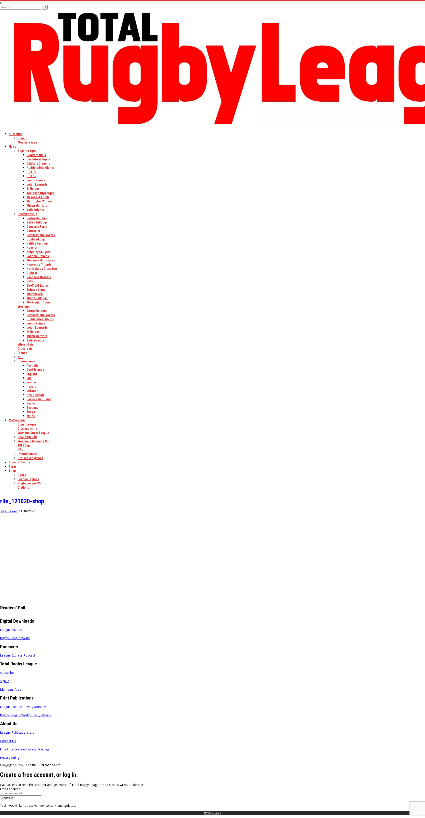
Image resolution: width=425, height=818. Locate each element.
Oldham (32, 273)
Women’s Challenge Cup (34, 441)
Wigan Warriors (37, 205)
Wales (31, 416)
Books (22, 475)
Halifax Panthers (38, 243)
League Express (28, 479)
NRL (20, 357)
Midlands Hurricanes (41, 260)
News (12, 146)
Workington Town (38, 302)
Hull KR (31, 176)
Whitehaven (35, 294)
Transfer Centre (19, 462)
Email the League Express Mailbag (24, 749)
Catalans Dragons (38, 163)
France (31, 382)
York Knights (35, 210)
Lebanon (32, 390)
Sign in (22, 138)
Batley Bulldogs (37, 222)
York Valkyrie (35, 340)
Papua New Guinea (39, 399)
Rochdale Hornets (39, 277)
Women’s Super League (33, 433)
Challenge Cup (27, 437)
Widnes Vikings (37, 298)
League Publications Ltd (17, 732)
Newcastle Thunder (40, 264)
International (26, 361)
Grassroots (25, 348)
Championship (27, 214)
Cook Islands (35, 369)
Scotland (33, 407)
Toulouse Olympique (40, 193)
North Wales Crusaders (42, 268)
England (32, 374)
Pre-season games (30, 458)
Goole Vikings (36, 239)
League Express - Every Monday (23, 707)
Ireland (31, 386)
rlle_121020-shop (22, 501)
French (22, 353)
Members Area (27, 142)
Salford (32, 281)
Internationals (27, 454)
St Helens (33, 188)
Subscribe (15, 134)
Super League (27, 151)
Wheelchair (25, 344)
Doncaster (33, 231)
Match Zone (17, 420)
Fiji (29, 378)
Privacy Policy (9, 758)
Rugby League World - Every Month (25, 715)
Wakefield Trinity (38, 197)
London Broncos (38, 256)
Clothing (23, 487)
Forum (13, 466)
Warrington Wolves (39, 201)
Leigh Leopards (37, 184)
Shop (12, 470)
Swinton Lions (36, 289)
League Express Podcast (17, 655)
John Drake (9, 511)
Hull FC (31, 172)
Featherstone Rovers (41, 235)
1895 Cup (24, 445)
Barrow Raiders (37, 218)
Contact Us (8, 741)
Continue (7, 798)
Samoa (31, 403)
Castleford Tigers (38, 159)
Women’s (24, 306)
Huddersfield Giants (40, 167)
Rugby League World (31, 483)
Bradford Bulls (36, 155)
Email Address (10, 789)
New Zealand (35, 395)
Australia (33, 365)
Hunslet (32, 247)
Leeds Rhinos (36, 180)
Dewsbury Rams (37, 226)
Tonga (31, 412)
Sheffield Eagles (38, 285)
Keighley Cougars (38, 252)
